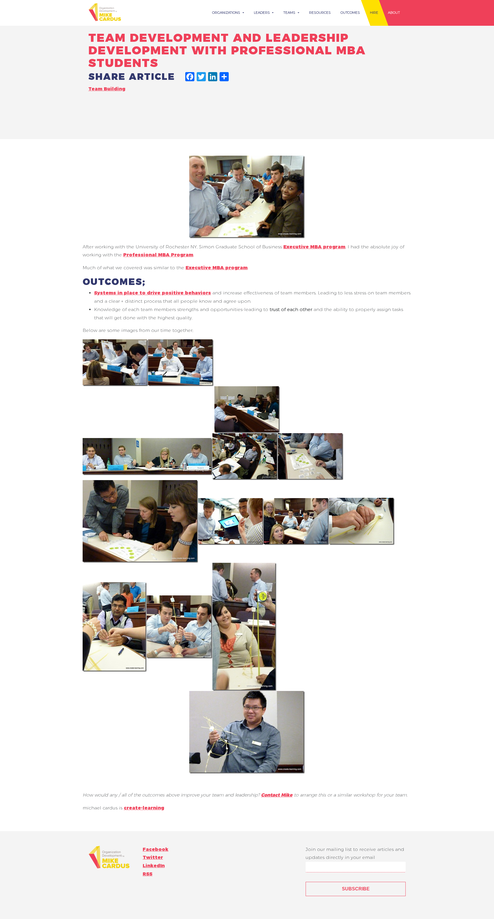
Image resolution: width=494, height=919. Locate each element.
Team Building (106, 89)
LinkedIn (154, 865)
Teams (289, 12)
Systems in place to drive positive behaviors (152, 293)
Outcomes (350, 12)
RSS (147, 874)
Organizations (226, 12)
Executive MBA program (314, 246)
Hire (374, 12)
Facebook (155, 849)
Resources (320, 12)
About (394, 12)
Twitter (153, 857)
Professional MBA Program (158, 255)
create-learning (144, 808)
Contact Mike (276, 795)
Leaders (262, 12)
